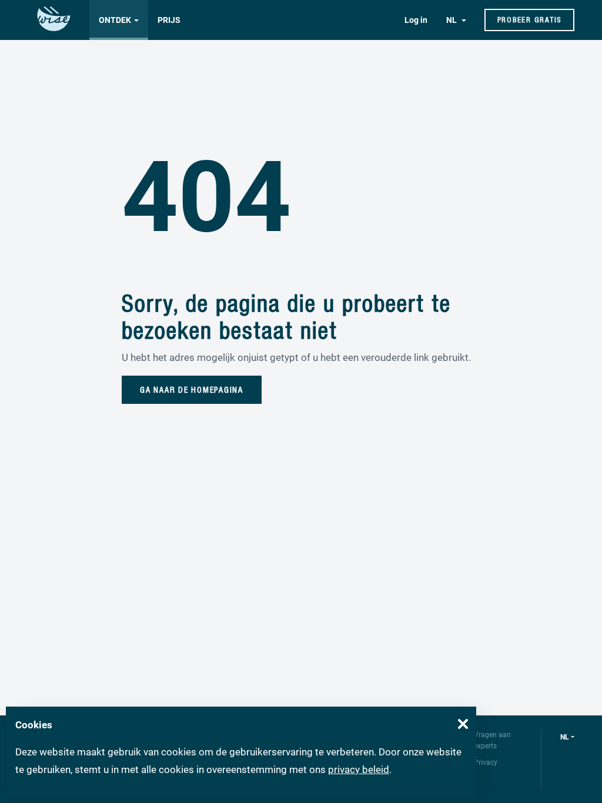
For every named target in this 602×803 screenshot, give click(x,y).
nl (564, 737)
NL (452, 20)
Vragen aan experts (492, 740)
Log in (415, 20)
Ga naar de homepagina (191, 389)
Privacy (485, 762)
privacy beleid (358, 769)
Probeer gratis (529, 19)
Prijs (169, 20)
